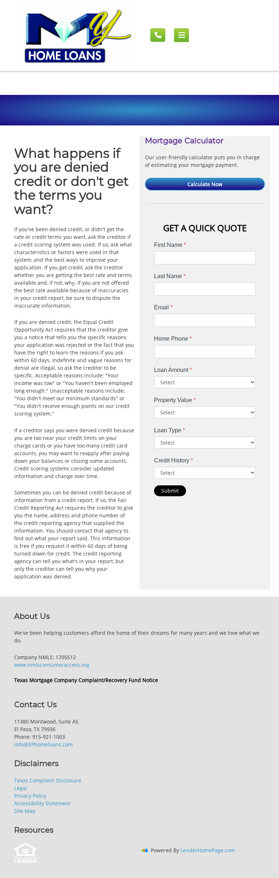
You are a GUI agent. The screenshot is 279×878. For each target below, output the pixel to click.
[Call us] (157, 35)
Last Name (170, 276)
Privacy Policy (30, 795)
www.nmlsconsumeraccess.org (51, 664)
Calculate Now (204, 184)
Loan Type (169, 430)
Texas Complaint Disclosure (47, 780)
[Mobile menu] (181, 35)
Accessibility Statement (42, 803)
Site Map (25, 810)
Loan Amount (173, 370)
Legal (20, 788)
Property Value (175, 400)
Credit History (173, 460)
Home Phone (173, 339)
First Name (170, 245)
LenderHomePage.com (208, 850)
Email (163, 307)
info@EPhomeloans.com (43, 744)
